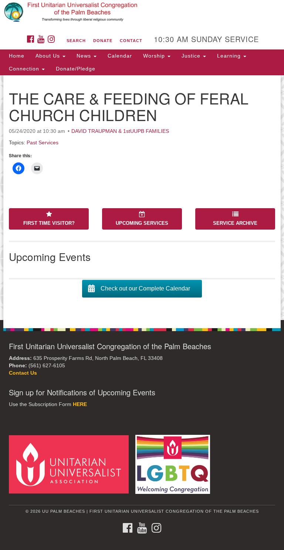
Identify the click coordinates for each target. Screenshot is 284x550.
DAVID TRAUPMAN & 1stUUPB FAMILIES (120, 131)
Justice (192, 56)
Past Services (42, 142)
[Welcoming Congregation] (175, 464)
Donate (102, 40)
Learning (230, 56)
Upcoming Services (142, 223)
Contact (131, 40)
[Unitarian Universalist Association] (71, 464)
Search (76, 40)
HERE (80, 404)
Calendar (120, 56)
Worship (155, 56)
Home (16, 56)
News (85, 56)
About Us (49, 56)
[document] (142, 197)
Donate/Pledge (75, 69)
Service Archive (235, 223)
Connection (25, 69)
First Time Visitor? (49, 223)
